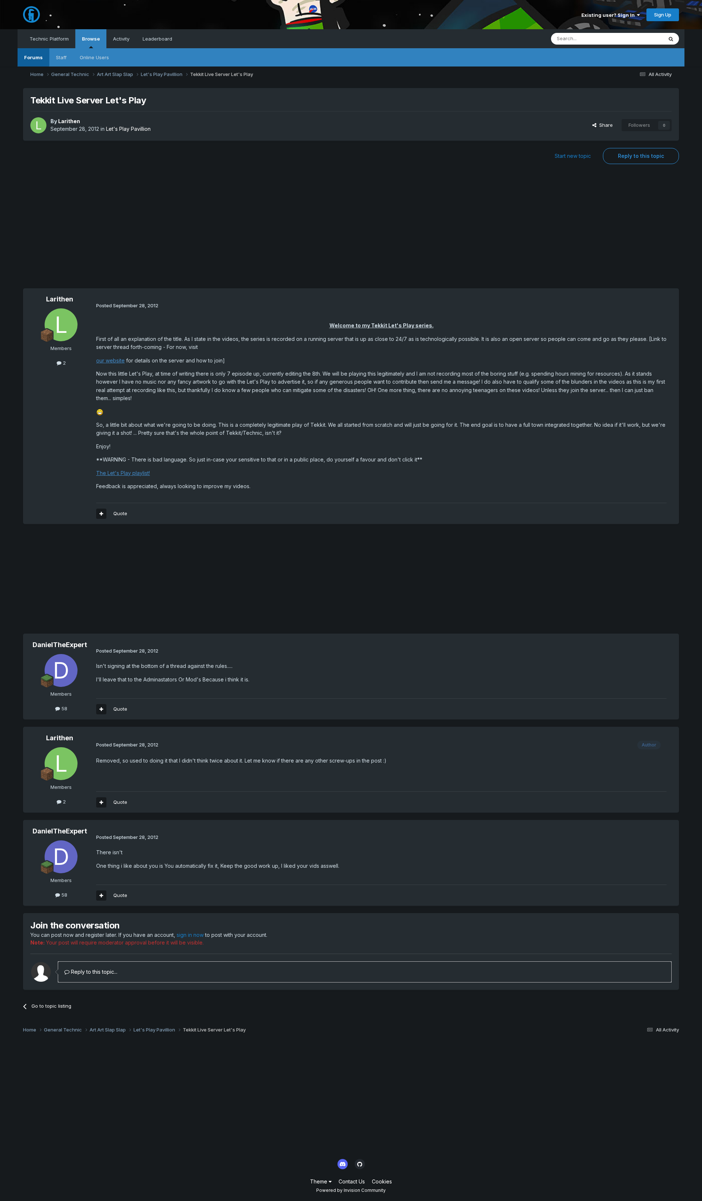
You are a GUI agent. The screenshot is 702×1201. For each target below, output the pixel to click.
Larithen (69, 121)
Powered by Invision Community (351, 1190)
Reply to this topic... (93, 972)
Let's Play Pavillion (128, 129)
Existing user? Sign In (609, 15)
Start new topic (573, 156)
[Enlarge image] (99, 411)
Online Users (94, 57)
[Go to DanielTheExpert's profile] (61, 670)
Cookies (382, 1181)
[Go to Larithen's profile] (38, 125)
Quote (120, 513)
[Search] (671, 39)
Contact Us (352, 1181)
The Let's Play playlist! (123, 473)
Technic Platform (49, 39)
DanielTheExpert (60, 645)
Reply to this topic (641, 156)
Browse (91, 39)
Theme (319, 1181)
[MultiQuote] (101, 514)
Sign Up (662, 15)
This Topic (641, 38)
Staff (61, 57)
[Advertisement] (351, 230)
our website (110, 360)
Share (604, 125)
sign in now (190, 935)
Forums (33, 57)
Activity (121, 39)
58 (63, 708)
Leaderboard (157, 39)
